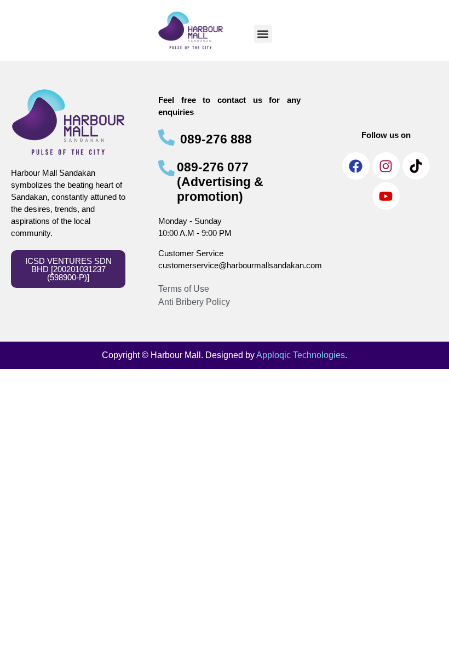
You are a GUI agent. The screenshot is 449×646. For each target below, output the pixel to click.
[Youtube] (386, 196)
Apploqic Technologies (300, 355)
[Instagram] (386, 166)
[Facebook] (356, 166)
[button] (263, 34)
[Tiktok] (416, 166)
